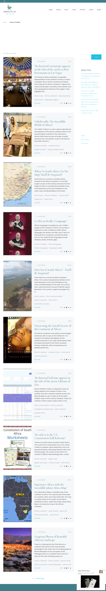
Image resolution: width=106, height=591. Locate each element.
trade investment (40, 356)
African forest (65, 561)
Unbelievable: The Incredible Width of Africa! (50, 123)
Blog (66, 10)
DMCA (83, 136)
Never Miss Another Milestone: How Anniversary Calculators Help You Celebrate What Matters (91, 84)
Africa (58, 10)
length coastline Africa (56, 149)
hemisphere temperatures (43, 409)
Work (99, 10)
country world (63, 195)
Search (96, 57)
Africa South (38, 195)
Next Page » (41, 579)
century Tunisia (54, 463)
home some (38, 100)
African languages (41, 248)
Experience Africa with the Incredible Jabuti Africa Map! (50, 486)
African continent (51, 96)
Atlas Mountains (64, 96)
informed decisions (41, 515)
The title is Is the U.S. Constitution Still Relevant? (49, 436)
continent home (54, 352)
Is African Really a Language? (50, 221)
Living (91, 10)
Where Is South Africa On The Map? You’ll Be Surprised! (51, 173)
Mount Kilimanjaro (55, 565)
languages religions (52, 100)
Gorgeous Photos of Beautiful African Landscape (50, 538)
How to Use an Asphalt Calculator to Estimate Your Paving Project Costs (89, 93)
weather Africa (39, 413)
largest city (38, 199)
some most (67, 565)
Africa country (39, 296)
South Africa (48, 199)
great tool (63, 511)
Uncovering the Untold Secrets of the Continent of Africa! (52, 327)
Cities (74, 10)
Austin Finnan (41, 61)
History (82, 10)
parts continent (60, 409)
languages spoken (55, 248)
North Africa (65, 463)
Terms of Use (85, 143)
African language (54, 244)
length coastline (40, 149)
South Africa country (41, 304)
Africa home (38, 96)
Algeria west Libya (40, 463)
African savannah (40, 565)
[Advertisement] (53, 36)
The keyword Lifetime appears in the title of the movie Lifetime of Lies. (52, 381)
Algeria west (52, 459)
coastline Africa (54, 146)
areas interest (53, 511)
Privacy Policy (85, 139)
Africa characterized (41, 405)
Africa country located (54, 296)
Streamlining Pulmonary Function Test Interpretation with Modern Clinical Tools (90, 76)
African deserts (53, 561)
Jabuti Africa (54, 515)
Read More (37, 103)
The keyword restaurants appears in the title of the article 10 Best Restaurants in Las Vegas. (52, 69)
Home (51, 10)
